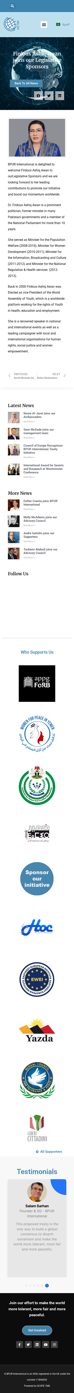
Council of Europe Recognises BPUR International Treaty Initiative (43, 449)
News (37, 47)
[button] (12, 6)
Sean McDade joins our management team (38, 431)
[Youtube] (45, 1344)
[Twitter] (28, 1344)
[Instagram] (54, 1344)
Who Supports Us (37, 652)
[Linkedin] (37, 1344)
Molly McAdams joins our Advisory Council (40, 519)
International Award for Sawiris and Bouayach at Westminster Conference (43, 469)
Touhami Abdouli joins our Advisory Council (40, 551)
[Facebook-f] (19, 1344)
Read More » (29, 421)
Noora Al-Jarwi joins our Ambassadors (39, 415)
